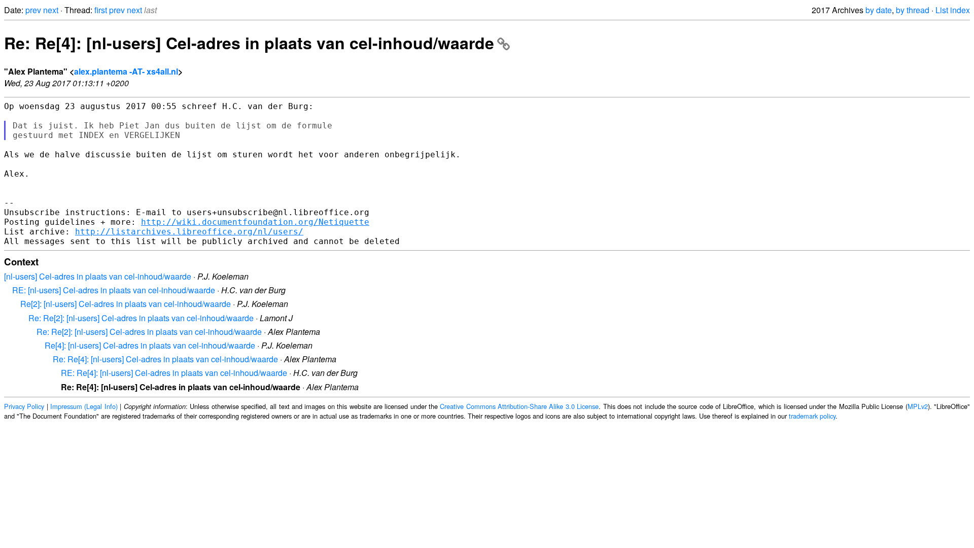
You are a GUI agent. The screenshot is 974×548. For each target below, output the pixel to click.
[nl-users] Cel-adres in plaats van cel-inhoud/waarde (97, 276)
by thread (912, 10)
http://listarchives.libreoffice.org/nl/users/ (189, 231)
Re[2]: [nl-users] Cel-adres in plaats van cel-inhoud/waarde (125, 304)
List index (952, 10)
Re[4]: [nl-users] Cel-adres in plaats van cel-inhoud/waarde (150, 345)
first (100, 10)
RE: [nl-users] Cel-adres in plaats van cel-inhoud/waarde (113, 290)
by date (878, 10)
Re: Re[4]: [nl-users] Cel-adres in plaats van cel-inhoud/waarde (249, 42)
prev (33, 10)
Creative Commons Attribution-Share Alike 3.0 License (519, 406)
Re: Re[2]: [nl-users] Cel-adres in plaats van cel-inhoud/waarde (141, 318)
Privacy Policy (24, 406)
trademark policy (812, 416)
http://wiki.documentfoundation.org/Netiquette (255, 222)
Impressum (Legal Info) (84, 406)
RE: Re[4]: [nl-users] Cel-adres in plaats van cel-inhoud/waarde (174, 373)
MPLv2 (918, 406)
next (50, 10)
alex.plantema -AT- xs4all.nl (126, 71)
